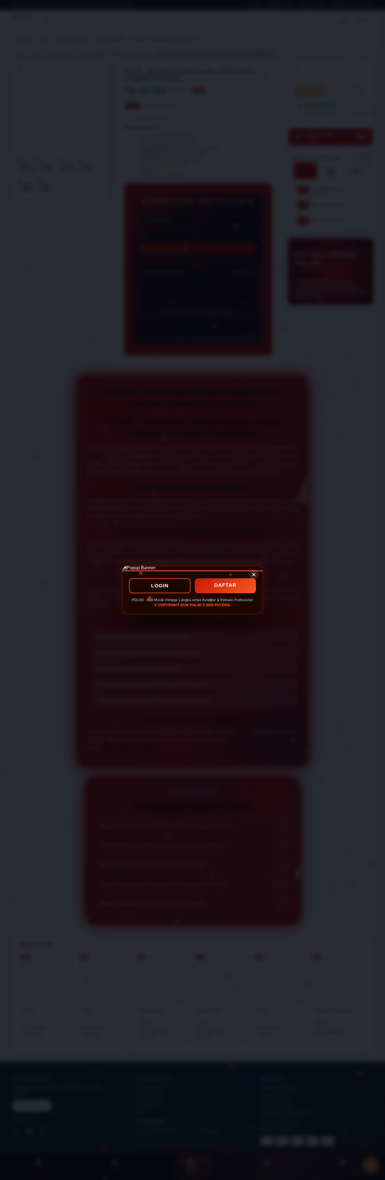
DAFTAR (225, 585)
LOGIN (160, 585)
